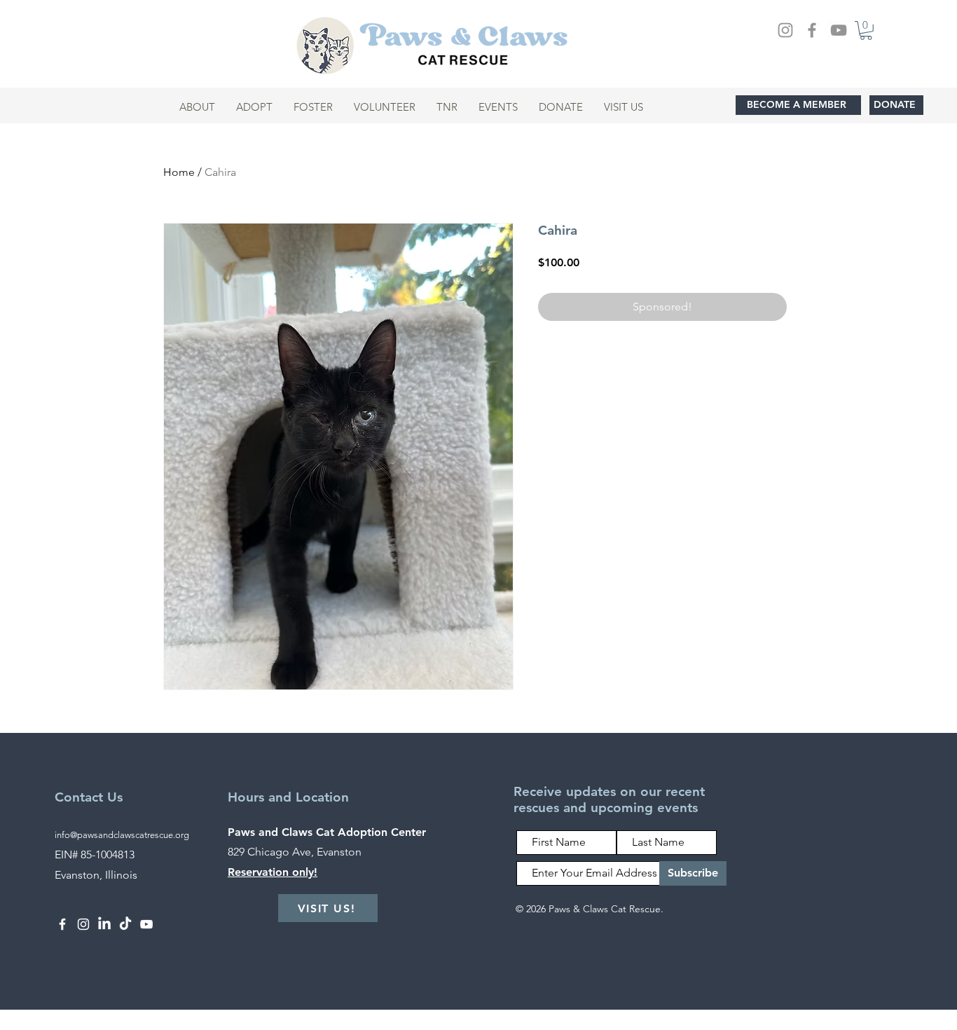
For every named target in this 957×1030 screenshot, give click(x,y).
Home (179, 172)
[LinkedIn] (104, 924)
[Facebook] (812, 30)
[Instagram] (785, 30)
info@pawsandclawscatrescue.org (122, 835)
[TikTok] (125, 924)
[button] (866, 30)
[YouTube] (838, 30)
